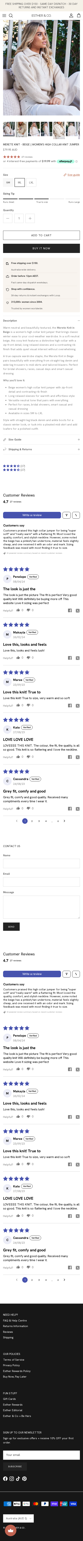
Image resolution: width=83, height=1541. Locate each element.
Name (6, 855)
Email (6, 873)
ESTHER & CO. (18, 1527)
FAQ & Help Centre (15, 1320)
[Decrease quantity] (7, 218)
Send (11, 926)
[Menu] (4, 15)
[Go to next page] (65, 821)
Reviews (8, 1332)
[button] (11, 466)
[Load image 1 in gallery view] (41, 68)
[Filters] (67, 515)
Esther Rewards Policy (16, 1371)
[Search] (12, 15)
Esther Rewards (13, 1404)
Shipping (8, 1337)
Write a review (32, 515)
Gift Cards (9, 1399)
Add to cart (41, 235)
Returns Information (15, 1326)
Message (8, 892)
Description (10, 320)
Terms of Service (13, 1359)
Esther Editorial (12, 1410)
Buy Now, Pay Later (15, 1376)
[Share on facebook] (70, 610)
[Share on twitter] (77, 610)
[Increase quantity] (30, 218)
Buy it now (41, 248)
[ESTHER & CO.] (41, 15)
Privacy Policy (11, 1365)
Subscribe (15, 1466)
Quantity (8, 210)
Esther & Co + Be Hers (17, 1416)
